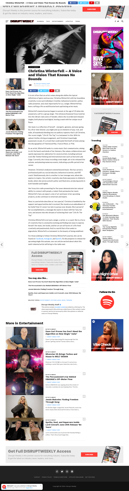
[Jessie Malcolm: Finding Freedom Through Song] (15, 130)
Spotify (58, 239)
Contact (37, 477)
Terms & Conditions (60, 477)
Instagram (48, 239)
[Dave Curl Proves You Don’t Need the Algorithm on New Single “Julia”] (15, 89)
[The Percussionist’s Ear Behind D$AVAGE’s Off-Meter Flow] (15, 109)
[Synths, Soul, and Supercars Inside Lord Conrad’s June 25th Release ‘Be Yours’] (15, 148)
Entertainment (57, 21)
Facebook (39, 239)
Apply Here (29, 488)
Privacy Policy (47, 477)
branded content (60, 307)
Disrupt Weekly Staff (43, 83)
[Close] (41, 486)
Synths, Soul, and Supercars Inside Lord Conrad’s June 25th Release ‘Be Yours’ (14, 152)
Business (40, 21)
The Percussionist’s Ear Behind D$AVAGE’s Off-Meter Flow (14, 113)
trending (69, 300)
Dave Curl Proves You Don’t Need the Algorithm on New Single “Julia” (15, 93)
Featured (54, 300)
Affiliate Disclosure (76, 477)
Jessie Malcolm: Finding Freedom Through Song (14, 133)
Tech (48, 21)
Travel (77, 21)
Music (59, 300)
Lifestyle (69, 21)
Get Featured (90, 477)
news (63, 300)
